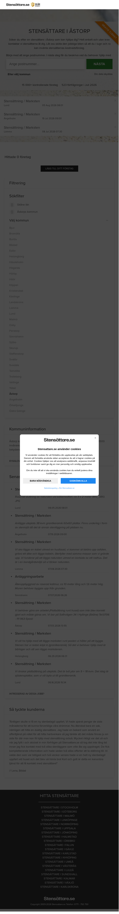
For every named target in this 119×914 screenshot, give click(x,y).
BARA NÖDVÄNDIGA (40, 481)
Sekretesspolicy (50, 488)
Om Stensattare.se (66, 488)
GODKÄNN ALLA (78, 481)
